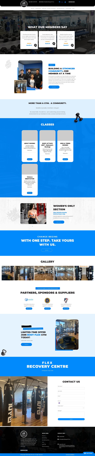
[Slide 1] (46, 51)
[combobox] (71, 408)
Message (60, 410)
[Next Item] (91, 273)
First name (60, 386)
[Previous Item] (4, 273)
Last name (60, 391)
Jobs (43, 442)
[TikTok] (26, 450)
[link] (29, 143)
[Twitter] (71, 1)
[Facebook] (70, 1)
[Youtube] (72, 1)
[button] (65, 2)
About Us (43, 435)
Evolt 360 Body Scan (45, 440)
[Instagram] (69, 1)
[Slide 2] (47, 51)
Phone (59, 401)
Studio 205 (44, 444)
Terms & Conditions (45, 446)
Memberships (44, 437)
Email (59, 396)
